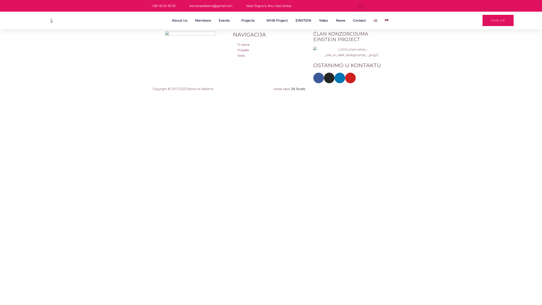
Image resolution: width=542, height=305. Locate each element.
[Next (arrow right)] (26, 105)
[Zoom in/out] (8, 97)
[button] (360, 6)
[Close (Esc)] (61, 97)
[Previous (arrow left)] (8, 105)
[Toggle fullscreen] (26, 97)
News (340, 20)
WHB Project (277, 20)
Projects (247, 20)
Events (224, 20)
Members (203, 20)
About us (179, 20)
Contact (359, 20)
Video (323, 20)
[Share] (44, 97)
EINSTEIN (303, 20)
